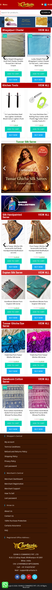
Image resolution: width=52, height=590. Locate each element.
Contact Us (9, 516)
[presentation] (4, 58)
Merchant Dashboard (14, 479)
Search (45, 12)
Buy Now (13, 80)
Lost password (11, 466)
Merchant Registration (14, 484)
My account (9, 442)
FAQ (6, 530)
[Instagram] (23, 576)
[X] (34, 576)
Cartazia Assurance (13, 525)
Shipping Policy (11, 456)
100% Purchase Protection (16, 521)
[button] (26, 22)
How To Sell (9, 493)
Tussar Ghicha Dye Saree (13, 324)
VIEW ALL (43, 30)
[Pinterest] (28, 576)
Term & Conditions (12, 447)
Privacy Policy (10, 461)
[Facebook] (17, 576)
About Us (8, 511)
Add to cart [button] (13, 74)
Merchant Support (12, 488)
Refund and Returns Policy (16, 451)
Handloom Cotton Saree (13, 380)
